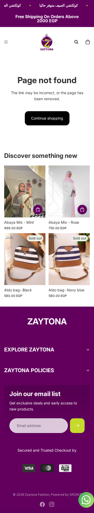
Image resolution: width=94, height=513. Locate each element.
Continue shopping (47, 118)
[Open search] (76, 42)
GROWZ (75, 494)
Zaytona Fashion (37, 494)
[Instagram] (52, 504)
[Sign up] (77, 425)
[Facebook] (42, 504)
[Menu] (6, 42)
